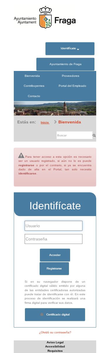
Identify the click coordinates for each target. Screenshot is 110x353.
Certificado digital (58, 314)
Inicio (45, 122)
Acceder (54, 255)
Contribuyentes (34, 85)
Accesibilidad (55, 346)
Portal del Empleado (72, 85)
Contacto (34, 96)
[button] (20, 108)
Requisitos (55, 350)
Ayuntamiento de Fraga (66, 64)
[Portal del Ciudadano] (45, 17)
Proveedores (70, 75)
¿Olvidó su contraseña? (55, 332)
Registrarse (54, 268)
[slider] (55, 108)
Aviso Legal (55, 342)
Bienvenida (32, 75)
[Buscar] (94, 135)
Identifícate (69, 48)
